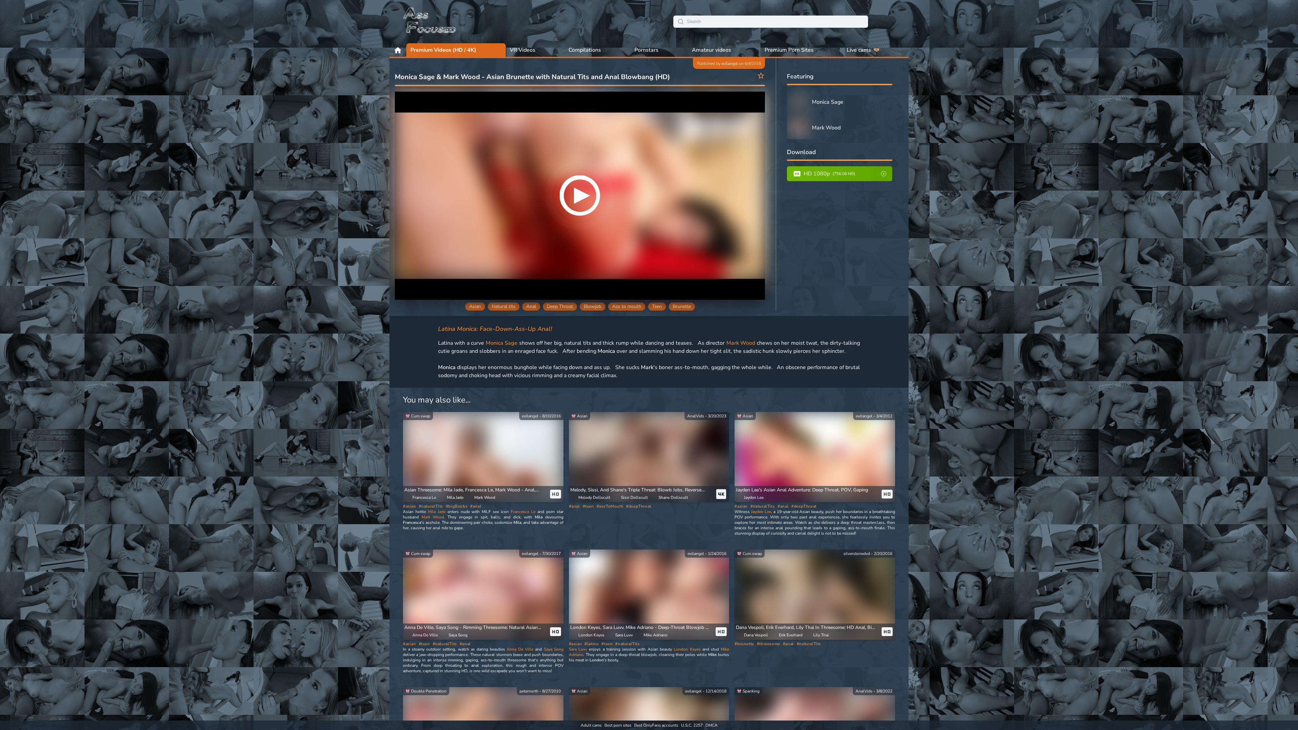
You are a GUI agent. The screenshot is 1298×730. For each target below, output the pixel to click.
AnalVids (695, 416)
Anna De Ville (520, 649)
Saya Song (553, 649)
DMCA (711, 725)
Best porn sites (617, 725)
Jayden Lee (761, 511)
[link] (483, 457)
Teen (657, 306)
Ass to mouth (626, 306)
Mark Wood (740, 343)
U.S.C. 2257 (692, 725)
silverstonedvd (856, 553)
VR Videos (522, 50)
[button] (641, 490)
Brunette (682, 306)
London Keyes (687, 649)
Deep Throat (560, 306)
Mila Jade (437, 511)
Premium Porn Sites (789, 50)
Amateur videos (711, 50)
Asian (475, 306)
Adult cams (591, 725)
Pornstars (646, 50)
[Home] (430, 21)
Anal (531, 306)
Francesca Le (523, 511)
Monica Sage (502, 343)
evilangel (729, 63)
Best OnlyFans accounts (656, 725)
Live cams (859, 50)
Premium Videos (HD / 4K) (443, 50)
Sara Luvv (578, 649)
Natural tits (503, 306)
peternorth (529, 691)
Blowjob (592, 306)
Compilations (585, 50)
